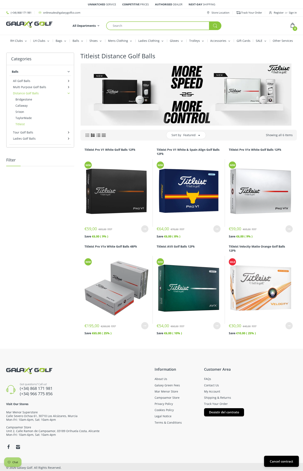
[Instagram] (18, 447)
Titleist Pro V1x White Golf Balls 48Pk (111, 246)
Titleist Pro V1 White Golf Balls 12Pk (110, 150)
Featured (189, 135)
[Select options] (144, 229)
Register (278, 12)
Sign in (293, 12)
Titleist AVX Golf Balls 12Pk (176, 246)
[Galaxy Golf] (29, 24)
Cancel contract (281, 461)
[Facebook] (8, 447)
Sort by (176, 135)
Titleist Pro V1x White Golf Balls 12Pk (255, 150)
